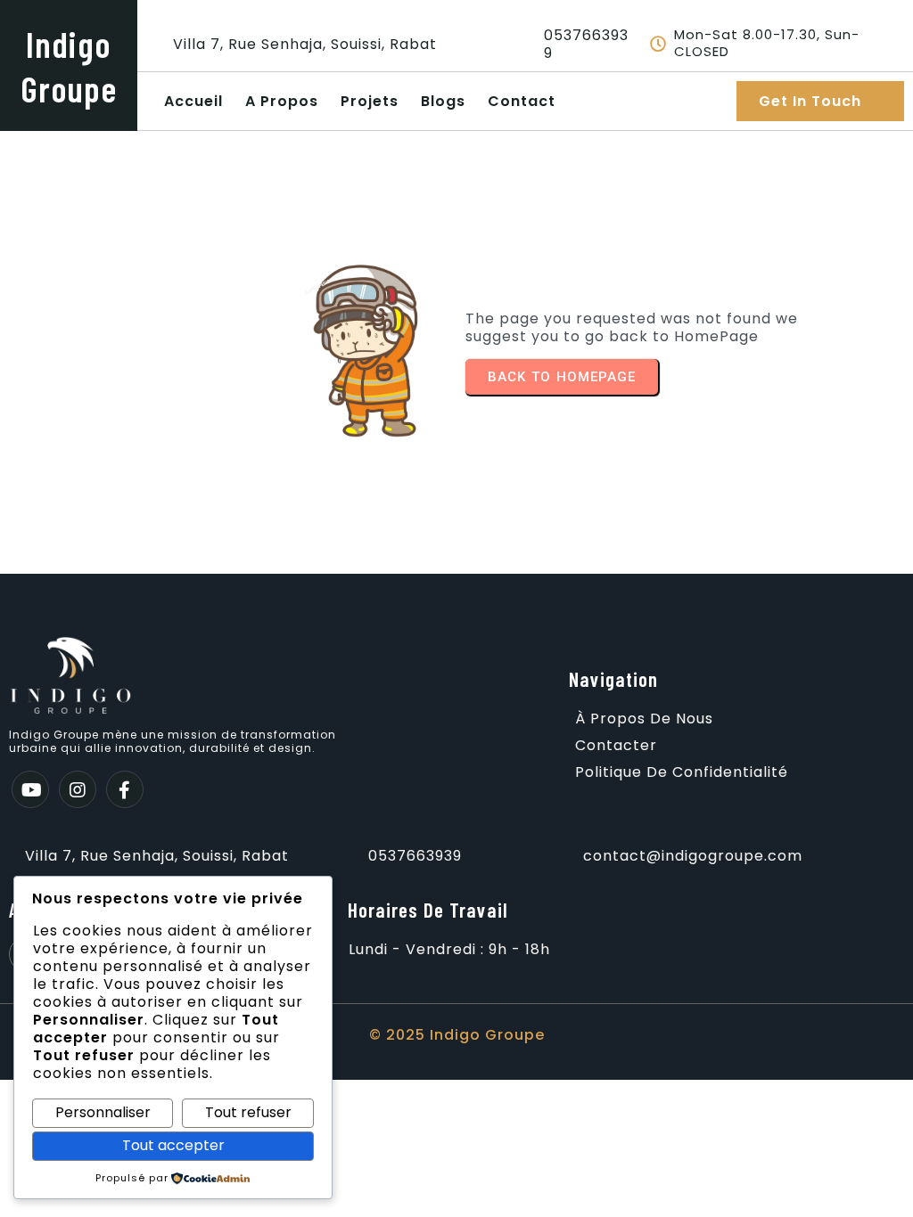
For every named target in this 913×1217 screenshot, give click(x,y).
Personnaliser (103, 1112)
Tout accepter (173, 1145)
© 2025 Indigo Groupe (457, 1035)
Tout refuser (248, 1112)
